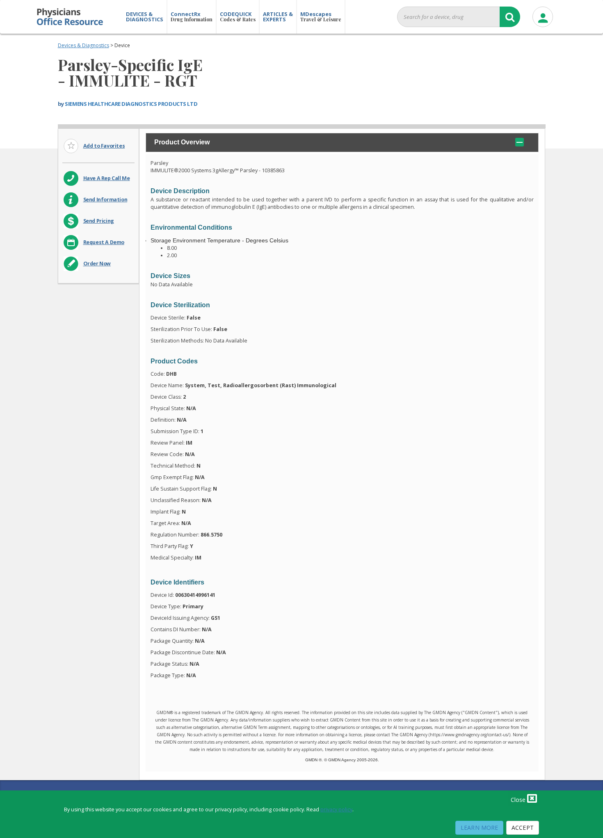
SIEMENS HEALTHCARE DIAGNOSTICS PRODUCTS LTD (131, 103)
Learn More (479, 827)
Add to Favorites (104, 145)
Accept (523, 827)
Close (519, 800)
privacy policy (336, 809)
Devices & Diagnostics (83, 45)
